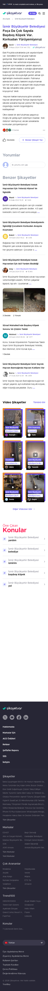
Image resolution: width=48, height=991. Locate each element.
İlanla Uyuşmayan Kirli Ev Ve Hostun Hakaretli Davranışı (24, 782)
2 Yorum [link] (17, 315)
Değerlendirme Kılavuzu (14, 973)
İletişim (6, 762)
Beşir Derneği (30, 832)
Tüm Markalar (9, 852)
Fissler (27, 912)
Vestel (27, 873)
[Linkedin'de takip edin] (25, 717)
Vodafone (7, 884)
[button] (5, 717)
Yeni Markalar (9, 856)
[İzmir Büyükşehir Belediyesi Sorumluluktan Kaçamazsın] (35, 488)
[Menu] (43, 13)
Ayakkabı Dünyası (10, 909)
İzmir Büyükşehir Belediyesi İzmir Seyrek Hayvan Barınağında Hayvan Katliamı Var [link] (23, 366)
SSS (4, 756)
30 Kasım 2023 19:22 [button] (16, 238)
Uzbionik (28, 916)
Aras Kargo (7, 876)
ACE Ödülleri (9, 738)
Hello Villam (29, 909)
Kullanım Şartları (10, 960)
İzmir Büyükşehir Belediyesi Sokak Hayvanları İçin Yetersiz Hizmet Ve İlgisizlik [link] (20, 188)
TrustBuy (6, 984)
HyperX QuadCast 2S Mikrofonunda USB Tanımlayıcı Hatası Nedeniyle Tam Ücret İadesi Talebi (24, 800)
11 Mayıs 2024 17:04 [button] (16, 47)
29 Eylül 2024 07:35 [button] (16, 271)
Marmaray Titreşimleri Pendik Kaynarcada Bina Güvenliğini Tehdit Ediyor (24, 804)
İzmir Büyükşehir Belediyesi (24, 19)
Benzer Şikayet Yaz (34, 140)
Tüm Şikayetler (9, 820)
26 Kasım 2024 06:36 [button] (17, 337)
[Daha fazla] (44, 130)
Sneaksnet (29, 905)
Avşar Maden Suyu (33, 901)
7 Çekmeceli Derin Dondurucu (13, 929)
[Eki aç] (13, 300)
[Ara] (39, 13)
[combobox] (24, 943)
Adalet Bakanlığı (31, 844)
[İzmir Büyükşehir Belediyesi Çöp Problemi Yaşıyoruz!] (13, 488)
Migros (27, 876)
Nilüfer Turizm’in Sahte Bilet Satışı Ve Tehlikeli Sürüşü (24, 793)
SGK (4, 844)
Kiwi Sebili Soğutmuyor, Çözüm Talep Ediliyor (22, 789)
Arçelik (6, 873)
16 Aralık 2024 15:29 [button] (16, 200)
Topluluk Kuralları (11, 965)
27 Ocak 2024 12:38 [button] (16, 376)
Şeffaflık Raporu (11, 750)
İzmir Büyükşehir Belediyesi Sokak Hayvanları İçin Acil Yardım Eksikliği (20, 262)
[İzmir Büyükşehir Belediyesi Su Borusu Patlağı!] (35, 456)
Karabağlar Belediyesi (33, 836)
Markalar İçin (9, 732)
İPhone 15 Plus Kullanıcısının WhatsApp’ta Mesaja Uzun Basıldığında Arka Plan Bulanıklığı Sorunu (24, 812)
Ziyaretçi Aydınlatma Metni (16, 956)
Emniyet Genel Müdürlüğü (35, 840)
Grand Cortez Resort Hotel (13, 912)
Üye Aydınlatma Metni (13, 951)
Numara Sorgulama (11, 880)
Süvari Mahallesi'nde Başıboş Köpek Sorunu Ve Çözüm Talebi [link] (21, 327)
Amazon (28, 884)
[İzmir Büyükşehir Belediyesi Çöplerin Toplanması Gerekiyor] (13, 424)
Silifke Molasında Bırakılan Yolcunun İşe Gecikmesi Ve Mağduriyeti (24, 808)
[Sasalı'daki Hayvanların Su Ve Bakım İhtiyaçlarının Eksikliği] (13, 456)
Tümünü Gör (39, 402)
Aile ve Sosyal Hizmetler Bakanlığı (13, 836)
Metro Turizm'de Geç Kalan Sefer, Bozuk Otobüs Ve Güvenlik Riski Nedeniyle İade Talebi (24, 785)
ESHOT (6, 832)
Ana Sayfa (6, 19)
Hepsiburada (30, 869)
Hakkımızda (8, 727)
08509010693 (9, 901)
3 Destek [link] (7, 315)
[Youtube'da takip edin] (12, 717)
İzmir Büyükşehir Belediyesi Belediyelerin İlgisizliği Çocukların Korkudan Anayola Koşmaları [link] (23, 226)
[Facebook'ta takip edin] (19, 717)
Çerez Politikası (10, 969)
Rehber (6, 744)
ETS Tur (28, 880)
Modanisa (7, 869)
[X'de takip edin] (5, 717)
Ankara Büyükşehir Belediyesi (35, 847)
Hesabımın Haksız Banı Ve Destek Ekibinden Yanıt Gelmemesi (24, 815)
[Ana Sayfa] (12, 13)
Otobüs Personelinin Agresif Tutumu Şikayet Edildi (24, 797)
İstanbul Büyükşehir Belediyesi (13, 840)
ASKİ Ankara (8, 847)
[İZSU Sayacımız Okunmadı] (35, 424)
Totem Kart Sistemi (11, 905)
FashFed (6, 916)
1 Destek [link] (6, 354)
